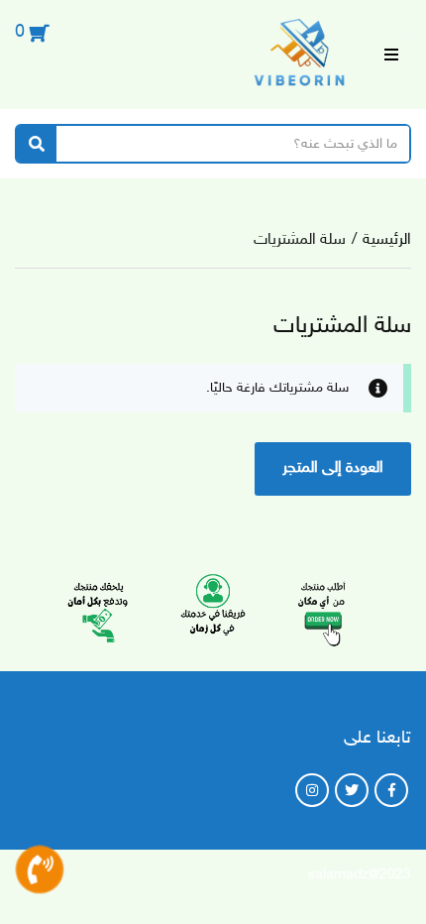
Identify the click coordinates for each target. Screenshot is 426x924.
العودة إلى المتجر (332, 468)
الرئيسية (387, 240)
